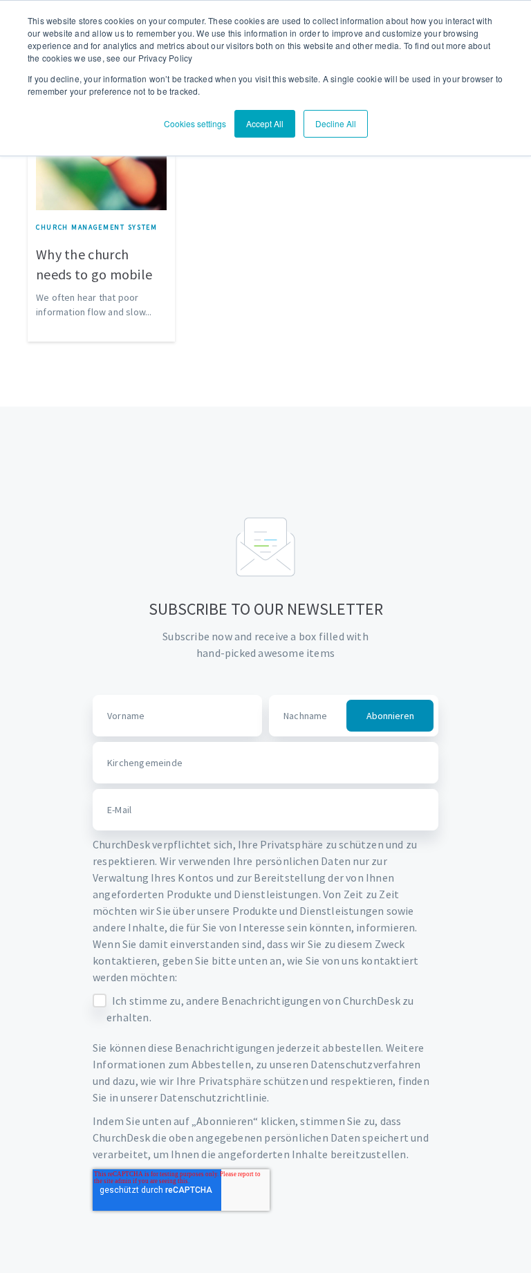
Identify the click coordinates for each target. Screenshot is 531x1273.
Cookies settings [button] (195, 123)
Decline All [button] (335, 123)
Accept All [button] (264, 123)
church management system (97, 227)
